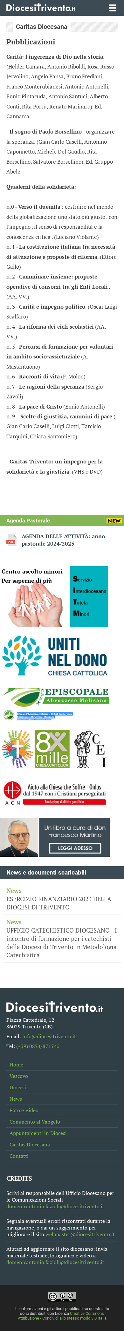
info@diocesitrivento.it (49, 1036)
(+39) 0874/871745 (38, 1046)
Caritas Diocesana (30, 1144)
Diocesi (18, 1087)
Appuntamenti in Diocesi (38, 1133)
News (16, 1099)
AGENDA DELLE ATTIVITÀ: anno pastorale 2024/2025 (63, 540)
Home (16, 1064)
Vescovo (19, 1076)
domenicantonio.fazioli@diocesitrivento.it (55, 1206)
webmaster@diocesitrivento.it (80, 1234)
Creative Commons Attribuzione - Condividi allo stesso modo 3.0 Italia (62, 1316)
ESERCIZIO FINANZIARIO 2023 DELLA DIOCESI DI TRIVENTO (58, 899)
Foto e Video (24, 1110)
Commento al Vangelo (35, 1121)
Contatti (19, 1156)
